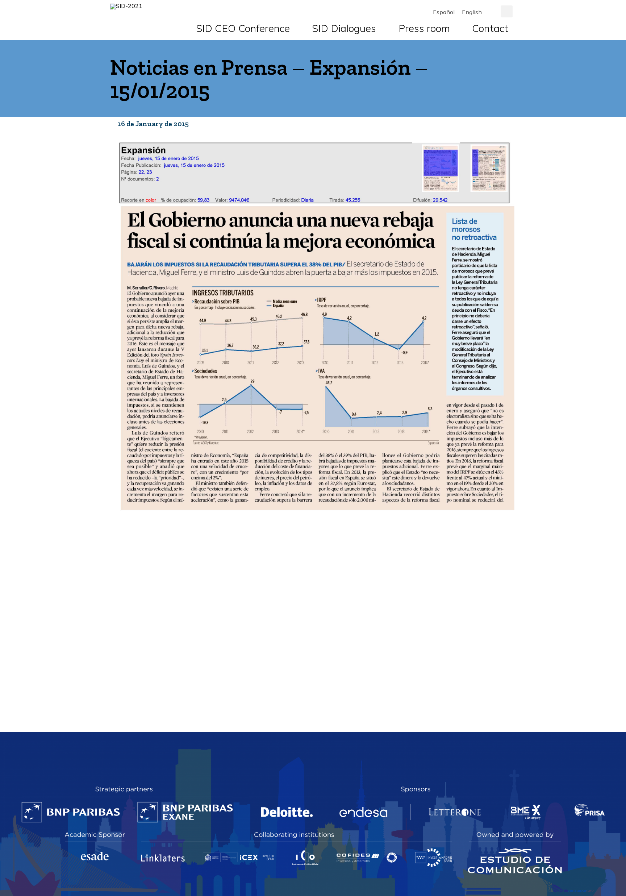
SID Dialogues (344, 28)
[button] (507, 11)
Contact (490, 28)
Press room (424, 28)
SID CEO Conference (243, 28)
